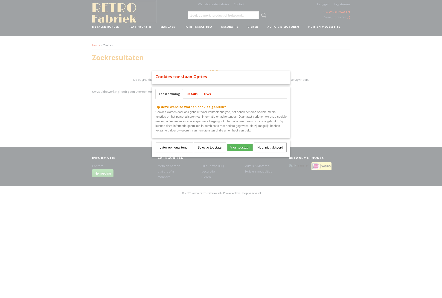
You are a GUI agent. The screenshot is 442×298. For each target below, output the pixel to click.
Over (207, 94)
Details (192, 94)
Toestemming (169, 94)
